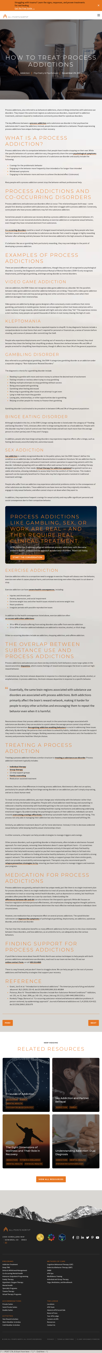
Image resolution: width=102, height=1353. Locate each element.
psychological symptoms (84, 153)
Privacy (50, 1339)
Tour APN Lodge (53, 1316)
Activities (7, 1316)
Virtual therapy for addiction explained (53, 468)
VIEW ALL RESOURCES (51, 1179)
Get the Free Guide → (25, 8)
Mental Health (14, 1103)
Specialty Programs (9, 1288)
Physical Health (33, 1164)
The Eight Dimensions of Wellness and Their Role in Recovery (23, 1151)
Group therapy (16, 769)
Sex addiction (11, 456)
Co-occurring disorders (15, 230)
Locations (50, 1304)
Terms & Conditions (65, 1339)
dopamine (25, 666)
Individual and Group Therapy (58, 1279)
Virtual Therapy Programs (11, 1294)
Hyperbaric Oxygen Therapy (12, 1282)
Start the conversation (27, 557)
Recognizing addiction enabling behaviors (47, 727)
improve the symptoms (28, 918)
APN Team (50, 1307)
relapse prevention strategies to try (21, 863)
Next (94, 1023)
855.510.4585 (35, 962)
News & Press (52, 1313)
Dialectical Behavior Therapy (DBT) (59, 1267)
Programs (7, 1261)
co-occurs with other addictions (19, 618)
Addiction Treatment (10, 1264)
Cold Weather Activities (11, 1325)
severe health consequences (41, 589)
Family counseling (18, 775)
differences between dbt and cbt (19, 899)
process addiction (38, 123)
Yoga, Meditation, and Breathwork (59, 1282)
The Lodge (52, 1301)
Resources (51, 1322)
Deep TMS (6, 1267)
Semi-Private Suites (9, 1307)
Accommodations (11, 1301)
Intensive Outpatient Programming (15, 1276)
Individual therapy (18, 766)
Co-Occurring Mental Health (12, 1273)
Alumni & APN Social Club (56, 1310)
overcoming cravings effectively (27, 814)
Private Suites (7, 1304)
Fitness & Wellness (30, 1160)
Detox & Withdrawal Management (14, 1270)
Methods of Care (56, 1261)
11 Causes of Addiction (20, 1093)
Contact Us (51, 1325)
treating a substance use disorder (70, 757)
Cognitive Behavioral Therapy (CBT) (60, 1264)
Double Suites (7, 1310)
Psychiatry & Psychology (46, 73)
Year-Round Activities (10, 1319)
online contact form (14, 962)
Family (23, 1100)
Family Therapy (8, 1279)
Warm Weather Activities (11, 1322)
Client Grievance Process (88, 1339)
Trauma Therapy (8, 1291)
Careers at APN (52, 1319)
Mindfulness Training (54, 1276)
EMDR (49, 1270)
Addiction (25, 73)
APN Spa (50, 1273)
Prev (8, 1023)
